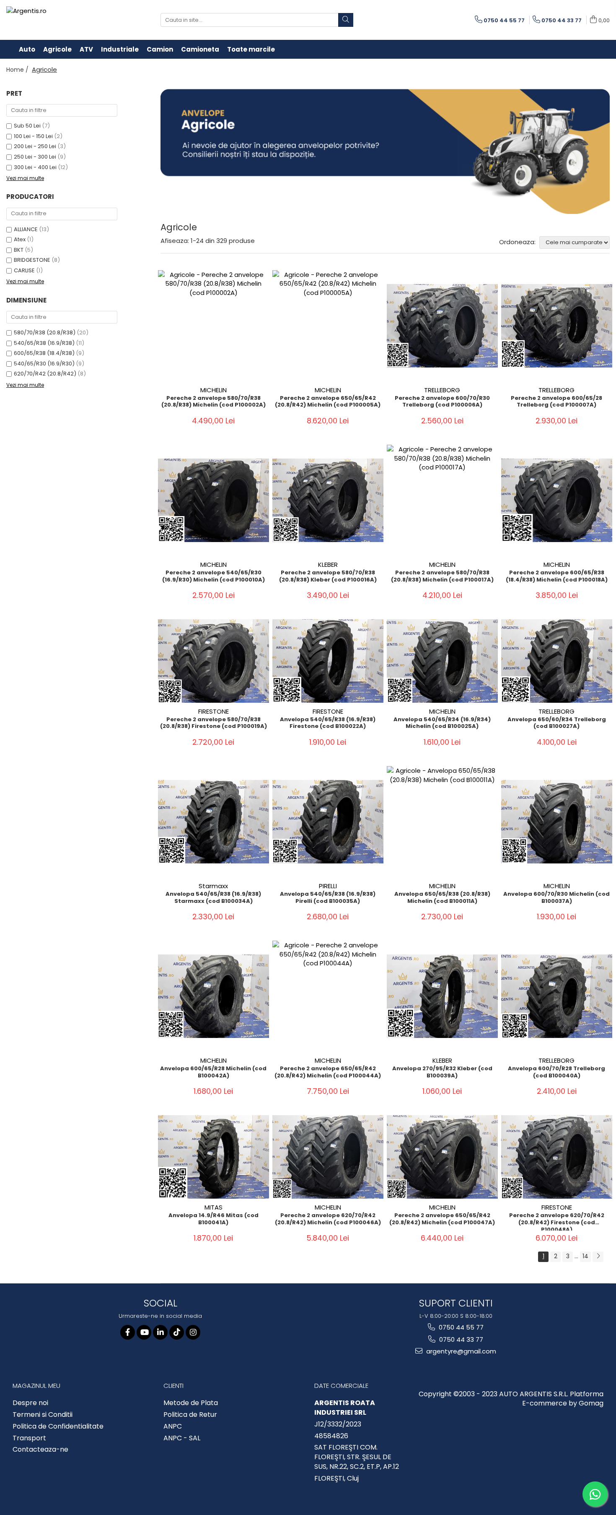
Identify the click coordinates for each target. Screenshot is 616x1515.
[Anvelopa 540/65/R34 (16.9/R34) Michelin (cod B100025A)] (442, 661)
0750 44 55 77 (460, 1327)
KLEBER (328, 564)
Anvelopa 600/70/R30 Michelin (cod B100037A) (556, 898)
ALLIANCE (26, 229)
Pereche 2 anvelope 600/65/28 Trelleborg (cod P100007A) (556, 402)
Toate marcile (251, 49)
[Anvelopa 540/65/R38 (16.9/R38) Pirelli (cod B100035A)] (327, 821)
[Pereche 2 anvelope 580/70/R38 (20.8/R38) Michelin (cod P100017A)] (442, 500)
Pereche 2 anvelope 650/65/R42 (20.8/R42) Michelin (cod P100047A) (442, 1219)
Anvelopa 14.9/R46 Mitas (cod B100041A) (213, 1219)
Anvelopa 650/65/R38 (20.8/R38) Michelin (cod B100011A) (442, 898)
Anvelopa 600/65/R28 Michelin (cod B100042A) (213, 1072)
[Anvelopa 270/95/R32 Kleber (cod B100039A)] (442, 996)
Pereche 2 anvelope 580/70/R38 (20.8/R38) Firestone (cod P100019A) (213, 723)
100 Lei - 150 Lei (33, 136)
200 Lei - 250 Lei (35, 146)
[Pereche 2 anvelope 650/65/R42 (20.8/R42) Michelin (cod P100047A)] (442, 1157)
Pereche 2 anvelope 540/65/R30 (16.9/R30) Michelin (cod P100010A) (213, 576)
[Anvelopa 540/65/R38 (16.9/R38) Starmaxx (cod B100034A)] (213, 821)
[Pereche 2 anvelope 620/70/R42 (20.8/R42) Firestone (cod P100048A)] (556, 1157)
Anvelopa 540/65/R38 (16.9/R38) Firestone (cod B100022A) (327, 723)
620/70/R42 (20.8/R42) (45, 374)
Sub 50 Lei (27, 126)
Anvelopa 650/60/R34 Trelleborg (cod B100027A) (556, 723)
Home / (18, 69)
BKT (18, 250)
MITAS (213, 1207)
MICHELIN (213, 390)
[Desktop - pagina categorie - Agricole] (385, 151)
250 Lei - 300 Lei (35, 157)
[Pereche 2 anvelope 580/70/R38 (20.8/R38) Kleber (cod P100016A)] (327, 500)
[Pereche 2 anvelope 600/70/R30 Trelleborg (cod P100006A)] (442, 326)
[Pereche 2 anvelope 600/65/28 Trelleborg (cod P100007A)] (556, 326)
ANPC (172, 1426)
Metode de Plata (190, 1403)
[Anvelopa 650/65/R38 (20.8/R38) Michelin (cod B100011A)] (442, 821)
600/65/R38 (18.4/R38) (44, 353)
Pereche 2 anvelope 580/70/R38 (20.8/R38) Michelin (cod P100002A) (213, 402)
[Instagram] (193, 1332)
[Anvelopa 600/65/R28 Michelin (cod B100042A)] (213, 996)
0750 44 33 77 (460, 1339)
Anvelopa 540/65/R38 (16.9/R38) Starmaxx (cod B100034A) (213, 898)
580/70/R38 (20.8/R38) (44, 332)
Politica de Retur (190, 1414)
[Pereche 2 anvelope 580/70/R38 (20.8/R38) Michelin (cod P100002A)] (213, 325)
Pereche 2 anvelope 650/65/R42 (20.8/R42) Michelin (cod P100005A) (327, 402)
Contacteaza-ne (40, 1449)
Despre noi (30, 1403)
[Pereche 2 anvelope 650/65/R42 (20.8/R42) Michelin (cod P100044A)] (327, 996)
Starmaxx (213, 885)
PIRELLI (328, 885)
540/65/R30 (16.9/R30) (44, 364)
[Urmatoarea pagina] (598, 1257)
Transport (29, 1438)
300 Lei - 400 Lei (35, 167)
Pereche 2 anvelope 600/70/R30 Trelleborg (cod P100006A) (442, 402)
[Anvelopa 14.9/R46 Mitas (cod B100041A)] (213, 1157)
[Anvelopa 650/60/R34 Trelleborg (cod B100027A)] (556, 661)
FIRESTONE (213, 711)
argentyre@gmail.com (460, 1351)
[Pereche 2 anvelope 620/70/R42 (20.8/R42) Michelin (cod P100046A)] (327, 1157)
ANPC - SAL (181, 1438)
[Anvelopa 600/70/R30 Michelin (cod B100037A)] (556, 821)
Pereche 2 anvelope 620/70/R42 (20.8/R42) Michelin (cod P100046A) (328, 1219)
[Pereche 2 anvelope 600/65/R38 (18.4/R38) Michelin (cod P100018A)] (556, 500)
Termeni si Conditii (42, 1414)
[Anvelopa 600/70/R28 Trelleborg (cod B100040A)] (556, 996)
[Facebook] (127, 1332)
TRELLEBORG (442, 390)
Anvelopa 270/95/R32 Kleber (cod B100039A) (442, 1072)
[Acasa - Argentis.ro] (60, 20)
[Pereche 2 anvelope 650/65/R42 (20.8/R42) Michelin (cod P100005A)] (327, 325)
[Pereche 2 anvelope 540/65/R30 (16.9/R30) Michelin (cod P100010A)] (213, 500)
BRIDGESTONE (32, 260)
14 (585, 1256)
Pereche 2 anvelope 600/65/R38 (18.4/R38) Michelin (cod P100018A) (557, 576)
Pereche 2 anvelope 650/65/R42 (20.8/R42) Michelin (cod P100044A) (327, 1072)
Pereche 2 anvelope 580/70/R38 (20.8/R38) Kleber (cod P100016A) (328, 576)
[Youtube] (144, 1332)
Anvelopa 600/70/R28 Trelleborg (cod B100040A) (556, 1072)
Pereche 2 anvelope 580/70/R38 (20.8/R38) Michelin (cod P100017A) (442, 576)
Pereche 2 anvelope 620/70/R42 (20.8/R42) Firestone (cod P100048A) (556, 1221)
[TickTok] (176, 1332)
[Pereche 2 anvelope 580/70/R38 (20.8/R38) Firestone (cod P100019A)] (213, 661)
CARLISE (24, 270)
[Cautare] (345, 20)
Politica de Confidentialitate (58, 1426)
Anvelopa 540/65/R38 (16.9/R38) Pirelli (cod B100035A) (327, 898)
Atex (20, 239)
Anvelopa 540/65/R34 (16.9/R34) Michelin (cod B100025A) (442, 723)
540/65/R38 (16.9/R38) (44, 343)
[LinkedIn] (160, 1332)
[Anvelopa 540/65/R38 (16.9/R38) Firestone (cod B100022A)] (327, 661)
